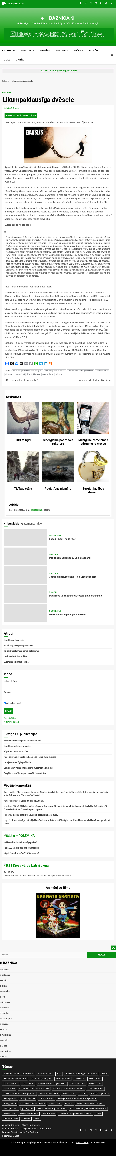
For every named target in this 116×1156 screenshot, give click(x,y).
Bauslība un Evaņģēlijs (14, 640)
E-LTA (7, 60)
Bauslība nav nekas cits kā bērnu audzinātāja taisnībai (28, 768)
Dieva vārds (28, 1084)
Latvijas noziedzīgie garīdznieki (18, 762)
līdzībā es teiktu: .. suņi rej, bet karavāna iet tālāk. (35, 815)
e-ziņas (3, 1057)
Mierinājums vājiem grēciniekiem (25, 613)
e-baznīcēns (10, 681)
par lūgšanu (27, 1109)
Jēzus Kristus (69, 1094)
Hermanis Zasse (10, 1136)
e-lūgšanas (5, 1002)
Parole (7, 692)
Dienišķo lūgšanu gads (41, 1079)
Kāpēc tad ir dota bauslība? (16, 752)
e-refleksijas (55, 535)
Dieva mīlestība (11, 1084)
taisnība (58, 374)
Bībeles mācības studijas (15, 1079)
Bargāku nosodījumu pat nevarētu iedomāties (25, 773)
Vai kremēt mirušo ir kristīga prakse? (20, 842)
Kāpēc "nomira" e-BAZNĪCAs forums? (21, 853)
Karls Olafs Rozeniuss (12, 108)
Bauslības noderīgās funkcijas (17, 746)
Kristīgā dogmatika (100, 1094)
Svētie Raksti (49, 1114)
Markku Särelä (10, 1132)
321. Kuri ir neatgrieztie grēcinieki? (58, 70)
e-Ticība (93, 50)
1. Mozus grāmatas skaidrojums (18, 1074)
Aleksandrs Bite (10, 1125)
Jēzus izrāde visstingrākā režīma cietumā (22, 741)
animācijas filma (45, 1074)
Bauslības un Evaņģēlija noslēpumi (81, 1074)
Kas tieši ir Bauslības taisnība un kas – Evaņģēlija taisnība (30, 757)
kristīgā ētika (10, 1104)
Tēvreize (26, 1119)
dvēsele (8, 374)
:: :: (82, 1142)
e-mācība (4, 1008)
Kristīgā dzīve (10, 1099)
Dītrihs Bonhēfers (30, 1125)
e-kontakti (8, 50)
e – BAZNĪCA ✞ (58, 18)
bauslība (16, 371)
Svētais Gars (9, 1114)
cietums (48, 371)
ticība (98, 1114)
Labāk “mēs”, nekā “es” (25, 537)
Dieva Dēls (79, 1079)
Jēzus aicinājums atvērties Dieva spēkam (25, 575)
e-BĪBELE (78, 50)
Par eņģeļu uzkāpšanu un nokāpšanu (25, 556)
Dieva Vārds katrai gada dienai (80, 371)
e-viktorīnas (5, 1051)
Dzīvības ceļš (95, 1084)
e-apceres (6, 92)
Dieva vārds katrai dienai (31, 865)
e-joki (2, 997)
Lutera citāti (19, 374)
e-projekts (27, 50)
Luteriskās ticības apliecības (16, 662)
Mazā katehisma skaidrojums (90, 1104)
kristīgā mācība (28, 1099)
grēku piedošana (95, 1089)
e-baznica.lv (9, 1089)
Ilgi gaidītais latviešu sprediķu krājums (21, 651)
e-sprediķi (4, 1040)
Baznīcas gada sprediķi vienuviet (19, 646)
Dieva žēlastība (102, 371)
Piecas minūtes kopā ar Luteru (52, 1109)
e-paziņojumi (6, 1019)
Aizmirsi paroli (11, 722)
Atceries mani (13, 703)
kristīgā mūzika (46, 1099)
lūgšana (68, 1104)
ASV (59, 1074)
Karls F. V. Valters (29, 1132)
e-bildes (3, 986)
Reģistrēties (10, 718)
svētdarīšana (47, 374)
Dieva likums (95, 1079)
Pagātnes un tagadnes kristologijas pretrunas (25, 594)
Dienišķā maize (63, 1079)
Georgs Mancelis (29, 1128)
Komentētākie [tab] (32, 523)
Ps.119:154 (9, 872)
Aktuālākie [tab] (12, 523)
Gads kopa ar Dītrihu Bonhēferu (68, 1089)
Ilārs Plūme (45, 1128)
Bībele (104, 1074)
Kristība (83, 1094)
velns (37, 1119)
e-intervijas (5, 991)
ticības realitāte (11, 1119)
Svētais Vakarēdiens (29, 1114)
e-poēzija (4, 1024)
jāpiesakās (36, 510)
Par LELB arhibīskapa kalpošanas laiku (21, 848)
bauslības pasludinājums (32, 371)
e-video (3, 1046)
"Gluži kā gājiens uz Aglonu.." (31, 801)
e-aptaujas (5, 975)
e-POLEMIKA (62, 50)
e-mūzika (4, 1013)
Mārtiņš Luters (33, 374)
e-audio (3, 981)
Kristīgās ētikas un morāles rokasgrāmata (77, 1099)
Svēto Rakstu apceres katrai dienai (75, 1114)
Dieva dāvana (59, 371)
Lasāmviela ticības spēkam (16, 656)
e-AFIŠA (20, 60)
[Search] (112, 55)
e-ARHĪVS (45, 50)
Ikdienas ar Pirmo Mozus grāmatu (19, 1094)
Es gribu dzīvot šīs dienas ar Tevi (34, 1089)
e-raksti (52, 592)
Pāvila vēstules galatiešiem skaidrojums (88, 1109)
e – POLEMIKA (24, 836)
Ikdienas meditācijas (49, 1094)
